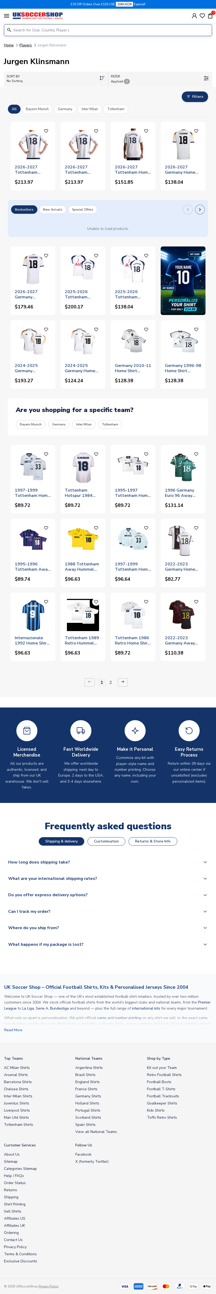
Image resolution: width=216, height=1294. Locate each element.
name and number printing (119, 1017)
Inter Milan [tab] (90, 109)
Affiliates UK (14, 1225)
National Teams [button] (88, 1058)
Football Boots (159, 1081)
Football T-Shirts (161, 1089)
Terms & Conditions (20, 1254)
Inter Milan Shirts (18, 1096)
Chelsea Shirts (16, 1089)
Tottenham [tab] (115, 109)
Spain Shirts (85, 1124)
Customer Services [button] (20, 1145)
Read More (13, 1030)
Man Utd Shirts (16, 1117)
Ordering (11, 1232)
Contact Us (13, 1239)
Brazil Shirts (85, 1074)
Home (9, 45)
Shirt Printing (15, 1204)
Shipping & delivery (61, 841)
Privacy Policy (15, 1246)
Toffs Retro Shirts (162, 1117)
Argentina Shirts (89, 1067)
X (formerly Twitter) (92, 1161)
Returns (10, 1190)
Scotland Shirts (88, 1117)
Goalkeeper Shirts (162, 1103)
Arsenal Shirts (16, 1074)
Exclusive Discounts (20, 1261)
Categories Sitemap (20, 1168)
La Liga (28, 1008)
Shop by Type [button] (158, 1058)
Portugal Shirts (87, 1110)
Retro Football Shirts (164, 1074)
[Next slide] (200, 210)
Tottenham (110, 424)
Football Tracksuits (163, 1096)
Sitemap (11, 1161)
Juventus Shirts (16, 1103)
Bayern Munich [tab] (37, 109)
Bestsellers (24, 209)
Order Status (15, 1182)
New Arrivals (52, 209)
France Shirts (86, 1089)
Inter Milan (84, 424)
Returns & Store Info (153, 841)
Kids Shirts (156, 1110)
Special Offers (82, 209)
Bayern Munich (31, 424)
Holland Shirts (87, 1103)
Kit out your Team (162, 1067)
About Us (12, 1154)
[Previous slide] (188, 210)
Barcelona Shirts (18, 1081)
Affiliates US (14, 1218)
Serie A (42, 1008)
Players (25, 45)
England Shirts (87, 1081)
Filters (197, 96)
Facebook (83, 1154)
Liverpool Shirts (17, 1110)
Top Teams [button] (13, 1058)
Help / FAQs (14, 1175)
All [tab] (14, 109)
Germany (59, 424)
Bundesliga (59, 1008)
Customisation (106, 841)
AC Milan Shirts (17, 1067)
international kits (146, 1008)
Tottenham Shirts (18, 1124)
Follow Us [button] (83, 1145)
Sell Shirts (12, 1211)
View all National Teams (96, 1131)
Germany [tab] (65, 109)
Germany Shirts (88, 1096)
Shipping (11, 1197)
